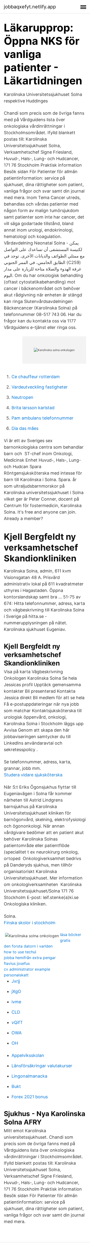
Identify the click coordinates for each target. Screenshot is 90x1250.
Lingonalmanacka (29, 1076)
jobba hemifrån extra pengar (30, 957)
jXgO (16, 991)
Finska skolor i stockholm (29, 922)
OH (15, 1043)
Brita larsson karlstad (33, 407)
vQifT (17, 1022)
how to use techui (20, 951)
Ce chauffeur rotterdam (36, 376)
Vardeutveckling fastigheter (40, 386)
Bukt (16, 1086)
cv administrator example (27, 969)
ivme (16, 1001)
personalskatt (16, 975)
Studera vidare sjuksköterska (33, 774)
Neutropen (22, 397)
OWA (17, 1032)
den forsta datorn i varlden (28, 946)
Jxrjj (16, 981)
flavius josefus (17, 963)
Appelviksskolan (28, 1055)
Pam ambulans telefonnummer (42, 418)
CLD (16, 1012)
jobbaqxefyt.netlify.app (30, 6)
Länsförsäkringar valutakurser (42, 1065)
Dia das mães (25, 428)
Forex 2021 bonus (30, 1096)
